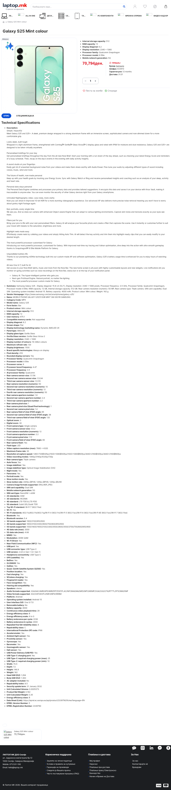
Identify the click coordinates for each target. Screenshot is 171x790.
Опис (6, 116)
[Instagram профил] (143, 748)
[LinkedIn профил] (151, 748)
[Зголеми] (95, 81)
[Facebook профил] (168, 748)
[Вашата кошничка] (165, 6)
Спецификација (25, 116)
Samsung (120, 66)
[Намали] (85, 81)
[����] (124, 7)
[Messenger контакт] (160, 748)
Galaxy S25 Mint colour (23, 731)
